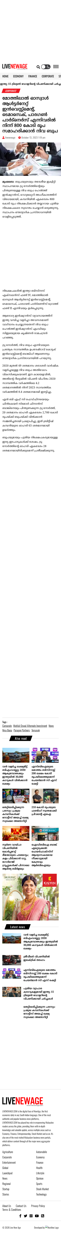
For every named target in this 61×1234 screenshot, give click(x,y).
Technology (41, 1194)
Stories (5, 1194)
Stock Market (42, 1189)
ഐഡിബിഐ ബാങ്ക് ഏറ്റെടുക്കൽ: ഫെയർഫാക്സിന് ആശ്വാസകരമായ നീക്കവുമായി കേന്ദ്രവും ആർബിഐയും (44, 855)
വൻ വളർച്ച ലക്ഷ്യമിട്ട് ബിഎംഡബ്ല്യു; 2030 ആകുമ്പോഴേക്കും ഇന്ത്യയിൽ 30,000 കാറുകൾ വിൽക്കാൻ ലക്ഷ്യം (14, 775)
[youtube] (37, 1216)
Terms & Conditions (11, 1209)
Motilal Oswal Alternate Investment (30, 726)
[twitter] (25, 1216)
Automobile (41, 1152)
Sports (39, 1183)
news (51, 726)
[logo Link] (14, 68)
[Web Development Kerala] (52, 1227)
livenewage (10, 137)
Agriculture (7, 1152)
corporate (7, 726)
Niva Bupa (7, 730)
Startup (5, 1189)
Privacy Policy (38, 1206)
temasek (35, 730)
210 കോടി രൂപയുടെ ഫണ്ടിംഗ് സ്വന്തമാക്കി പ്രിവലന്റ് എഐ (44, 811)
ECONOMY (18, 76)
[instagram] (31, 1216)
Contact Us (21, 1206)
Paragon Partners (22, 730)
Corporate (7, 1157)
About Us (6, 1206)
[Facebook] (20, 1216)
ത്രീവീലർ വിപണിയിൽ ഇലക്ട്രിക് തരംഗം (36, 958)
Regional (6, 1183)
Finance (39, 1162)
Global (5, 1168)
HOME (5, 76)
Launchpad (7, 1173)
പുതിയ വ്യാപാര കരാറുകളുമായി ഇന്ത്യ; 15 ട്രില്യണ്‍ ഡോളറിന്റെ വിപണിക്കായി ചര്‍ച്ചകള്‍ (38, 993)
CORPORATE (48, 76)
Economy (40, 1157)
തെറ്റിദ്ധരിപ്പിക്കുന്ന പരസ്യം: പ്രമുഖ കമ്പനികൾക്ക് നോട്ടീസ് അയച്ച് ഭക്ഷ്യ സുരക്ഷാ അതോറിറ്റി (15, 814)
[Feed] (42, 1216)
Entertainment (9, 1162)
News (5, 1178)
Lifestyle (40, 1173)
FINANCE (32, 76)
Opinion (39, 1178)
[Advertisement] (30, 30)
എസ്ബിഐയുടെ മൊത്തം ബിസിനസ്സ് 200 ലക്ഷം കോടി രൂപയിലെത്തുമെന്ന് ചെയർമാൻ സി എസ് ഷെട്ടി (44, 775)
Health (39, 1168)
